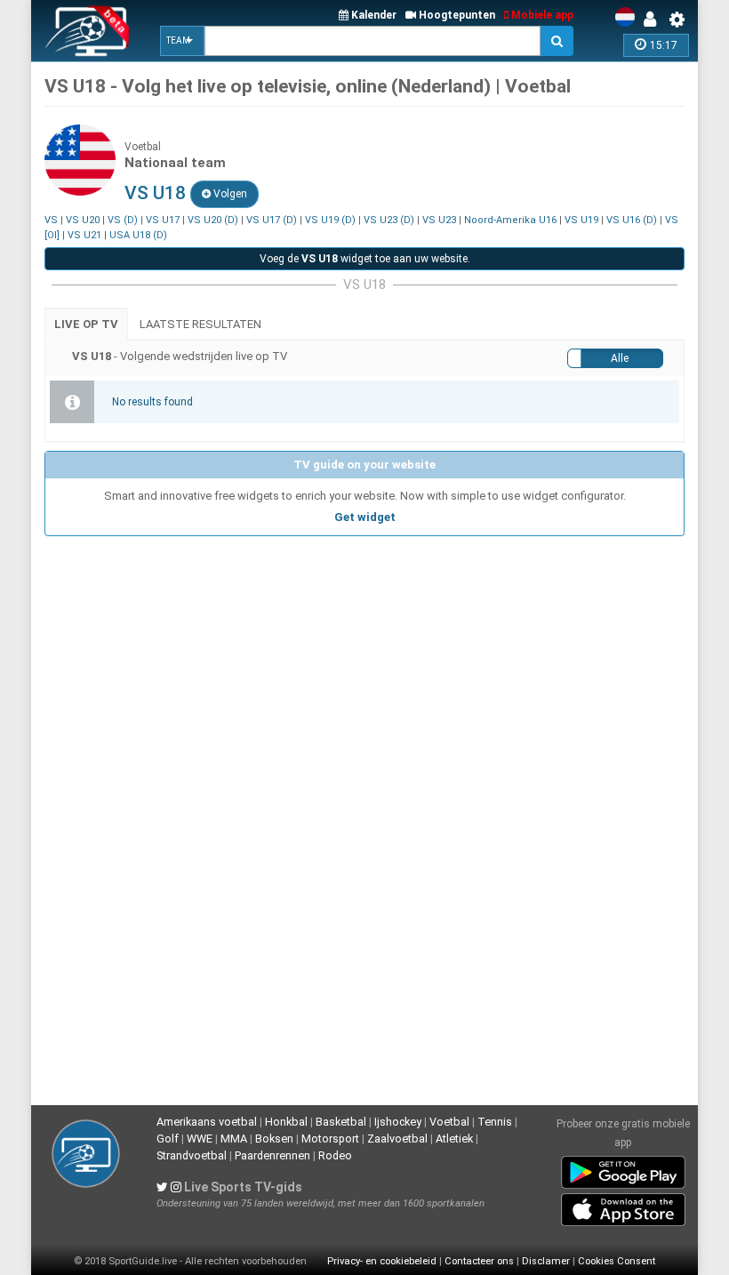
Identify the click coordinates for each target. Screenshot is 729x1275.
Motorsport (330, 1138)
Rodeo (335, 1155)
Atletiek (454, 1138)
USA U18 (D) (138, 235)
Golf (167, 1138)
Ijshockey (397, 1121)
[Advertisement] (364, 669)
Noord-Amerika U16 (510, 220)
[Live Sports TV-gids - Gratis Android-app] (623, 1169)
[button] (182, 41)
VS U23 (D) (389, 220)
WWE (199, 1138)
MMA (233, 1138)
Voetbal (449, 1121)
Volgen (229, 194)
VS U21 (84, 235)
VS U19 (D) (330, 220)
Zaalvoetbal (397, 1138)
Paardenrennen (272, 1155)
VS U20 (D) (213, 220)
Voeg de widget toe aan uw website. (365, 259)
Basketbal (341, 1121)
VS (51, 220)
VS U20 (83, 220)
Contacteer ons (479, 1261)
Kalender (372, 15)
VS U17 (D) (271, 220)
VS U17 (163, 220)
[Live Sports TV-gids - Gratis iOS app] (623, 1206)
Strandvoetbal (191, 1155)
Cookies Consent (616, 1261)
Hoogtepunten (455, 15)
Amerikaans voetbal (206, 1121)
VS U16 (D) (631, 220)
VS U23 (439, 220)
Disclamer (546, 1261)
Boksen (274, 1138)
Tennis (494, 1121)
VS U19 (581, 220)
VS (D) (123, 220)
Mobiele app (541, 15)
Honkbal (286, 1121)
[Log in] (654, 19)
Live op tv (86, 324)
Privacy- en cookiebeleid (382, 1261)
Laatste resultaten (200, 324)
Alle (620, 358)
